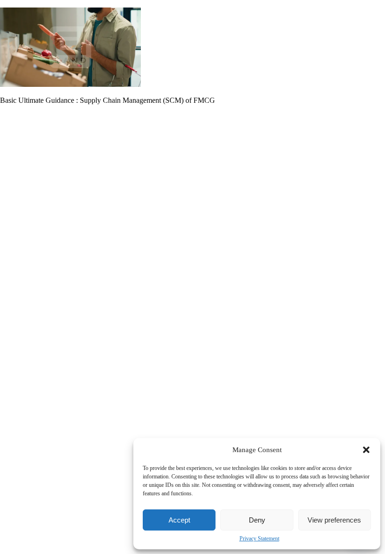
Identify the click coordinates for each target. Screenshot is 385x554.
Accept (179, 520)
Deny (257, 520)
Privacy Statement (259, 538)
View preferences (334, 520)
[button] (366, 449)
